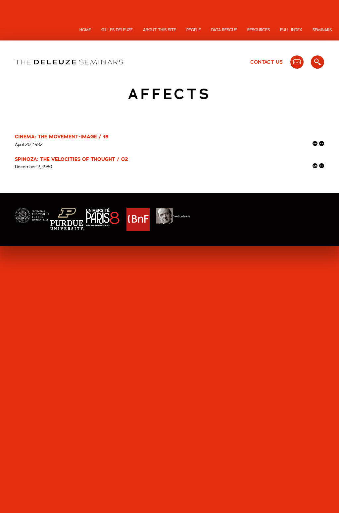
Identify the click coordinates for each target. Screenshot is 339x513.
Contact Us (266, 62)
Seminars (322, 30)
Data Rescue (224, 30)
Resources (258, 30)
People (193, 30)
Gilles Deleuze (117, 30)
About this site (159, 30)
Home (85, 30)
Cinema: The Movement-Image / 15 (62, 136)
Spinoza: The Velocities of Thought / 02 (71, 159)
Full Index (291, 30)
